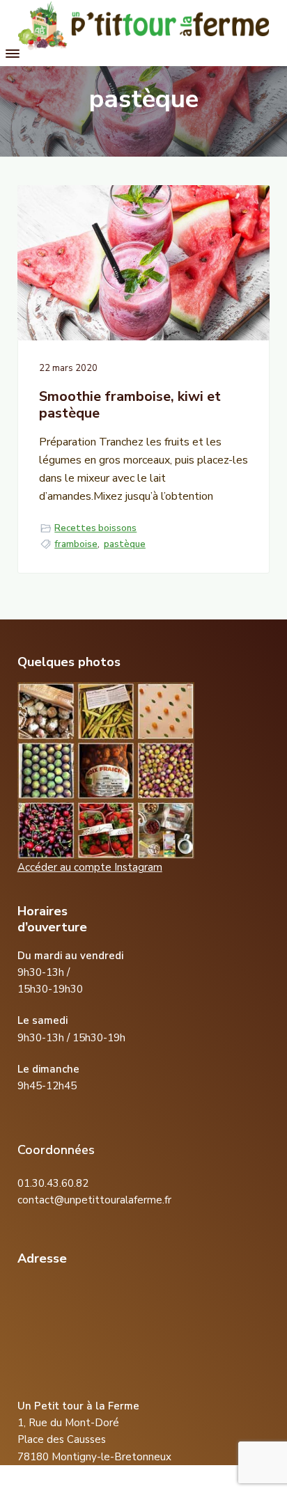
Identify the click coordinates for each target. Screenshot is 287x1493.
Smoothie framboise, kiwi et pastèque (130, 405)
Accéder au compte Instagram (89, 867)
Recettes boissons (95, 528)
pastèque (125, 544)
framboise (76, 544)
